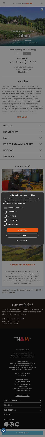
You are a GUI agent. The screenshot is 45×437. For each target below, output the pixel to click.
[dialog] (22, 218)
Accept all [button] (22, 230)
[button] (22, 240)
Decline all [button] (22, 235)
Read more (21, 203)
